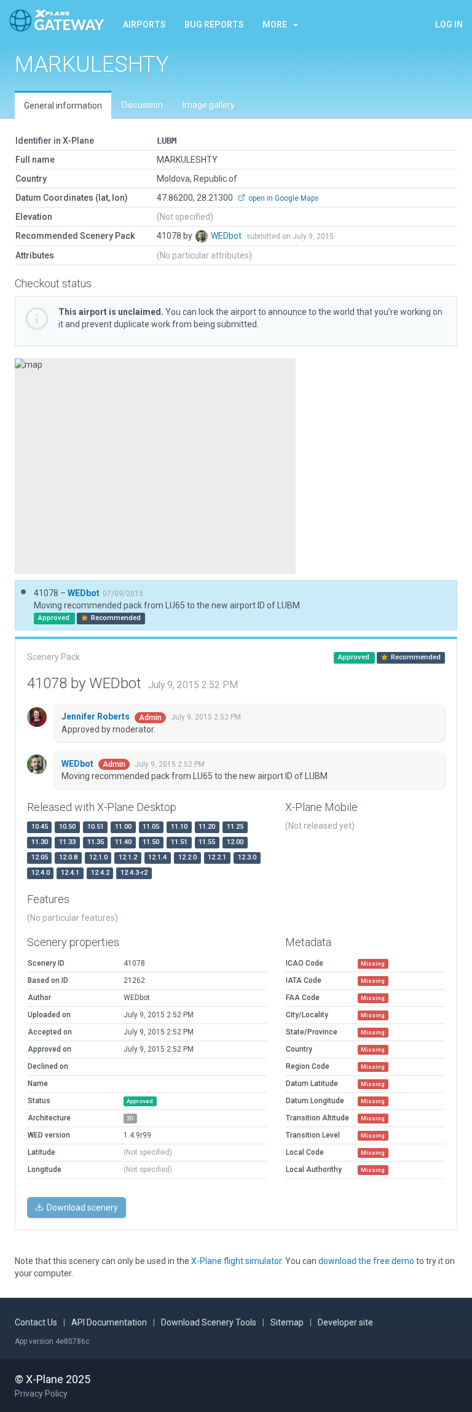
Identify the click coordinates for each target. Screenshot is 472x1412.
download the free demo (366, 1261)
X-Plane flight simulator (236, 1261)
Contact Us (36, 1322)
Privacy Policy (41, 1393)
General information (63, 106)
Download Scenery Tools (208, 1322)
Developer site (345, 1322)
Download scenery (81, 1207)
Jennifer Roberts (96, 716)
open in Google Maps (282, 198)
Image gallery (209, 105)
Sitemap (287, 1322)
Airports (144, 24)
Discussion (142, 105)
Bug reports (214, 24)
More (274, 24)
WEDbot (227, 236)
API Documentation (109, 1322)
